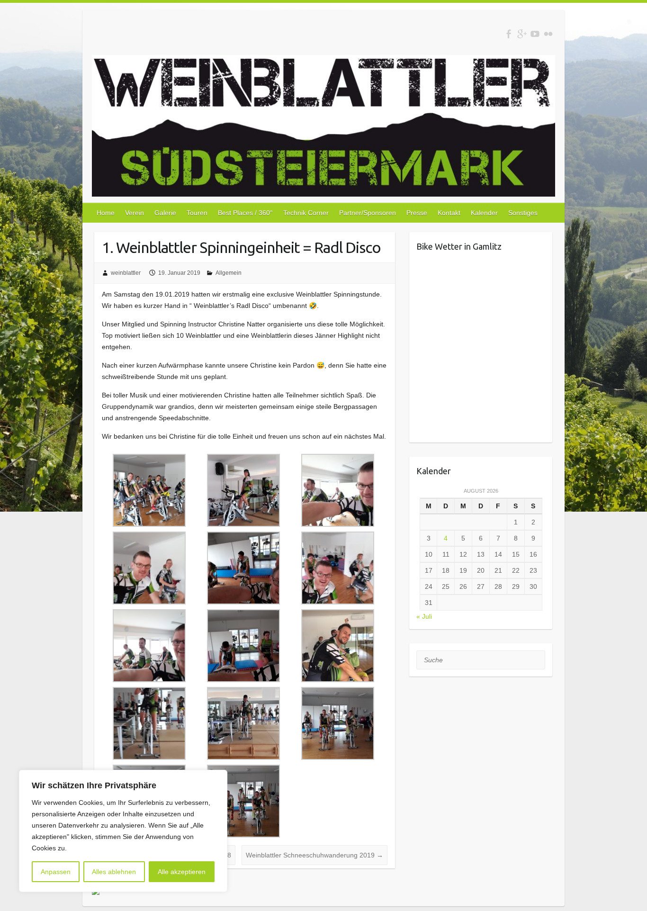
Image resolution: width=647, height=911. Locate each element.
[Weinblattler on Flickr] (548, 34)
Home (106, 212)
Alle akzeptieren (182, 871)
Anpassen (56, 871)
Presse (416, 212)
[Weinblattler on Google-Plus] (521, 34)
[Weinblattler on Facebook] (508, 34)
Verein (134, 212)
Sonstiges (523, 212)
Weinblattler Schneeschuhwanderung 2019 (314, 855)
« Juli (424, 616)
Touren (197, 212)
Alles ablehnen (114, 871)
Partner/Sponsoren (367, 212)
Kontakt (449, 212)
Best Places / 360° (245, 212)
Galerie (165, 212)
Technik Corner (306, 212)
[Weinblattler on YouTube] (535, 34)
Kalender (484, 212)
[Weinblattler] (323, 127)
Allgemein (229, 273)
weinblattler (126, 273)
